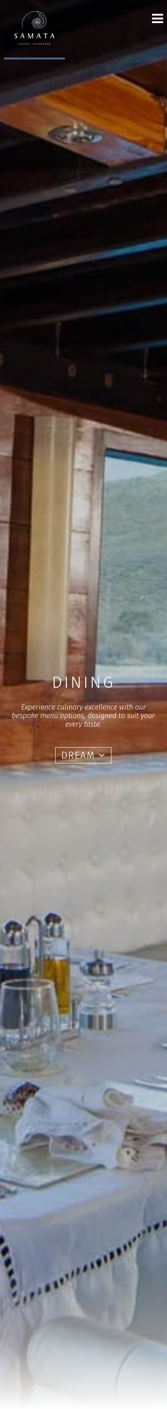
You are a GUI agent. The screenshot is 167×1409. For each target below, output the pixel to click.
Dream (79, 755)
